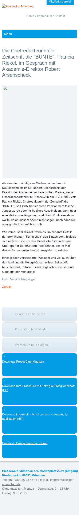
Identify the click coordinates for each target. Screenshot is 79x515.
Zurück (6, 286)
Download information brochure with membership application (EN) (35, 416)
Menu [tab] (8, 34)
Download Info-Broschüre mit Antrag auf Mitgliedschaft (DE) (38, 388)
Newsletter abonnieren (30, 314)
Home (30, 16)
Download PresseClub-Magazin (23, 361)
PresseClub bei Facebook (32, 345)
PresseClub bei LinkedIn (31, 329)
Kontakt (60, 16)
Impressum (44, 16)
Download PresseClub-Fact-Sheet (24, 443)
